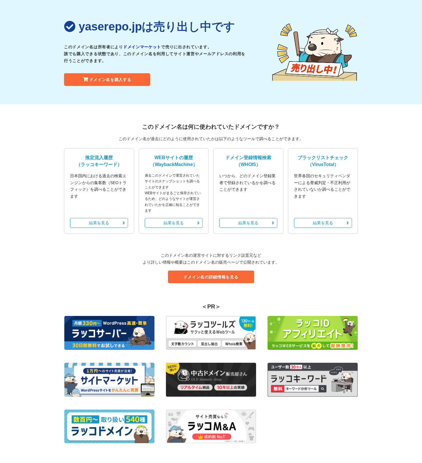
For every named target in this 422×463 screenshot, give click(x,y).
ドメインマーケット (142, 47)
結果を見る (99, 223)
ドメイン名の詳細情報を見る (210, 277)
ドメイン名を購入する (110, 79)
